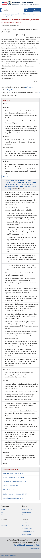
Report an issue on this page (8, 555)
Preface (5, 104)
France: (5, 177)
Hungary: (6, 452)
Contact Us (4, 526)
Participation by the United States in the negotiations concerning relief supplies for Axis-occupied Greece (21, 386)
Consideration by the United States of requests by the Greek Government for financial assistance (20, 405)
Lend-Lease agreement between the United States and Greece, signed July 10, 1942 (21, 413)
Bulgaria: (6, 136)
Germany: (6, 369)
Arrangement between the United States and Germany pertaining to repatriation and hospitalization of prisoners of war (19, 375)
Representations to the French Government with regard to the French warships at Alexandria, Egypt (21, 202)
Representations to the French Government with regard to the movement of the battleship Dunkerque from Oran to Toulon (21, 194)
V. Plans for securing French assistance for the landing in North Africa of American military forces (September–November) (22, 258)
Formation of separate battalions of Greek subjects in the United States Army (21, 420)
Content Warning (26, 534)
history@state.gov (35, 548)
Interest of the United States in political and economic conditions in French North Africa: (18, 209)
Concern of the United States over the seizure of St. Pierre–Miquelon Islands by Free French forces (21, 316)
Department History (27, 512)
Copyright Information (28, 531)
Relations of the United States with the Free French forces (21, 274)
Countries (24, 515)
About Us (3, 523)
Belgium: (6, 107)
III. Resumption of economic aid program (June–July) (22, 239)
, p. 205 (28, 87)
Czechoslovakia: (8, 148)
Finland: (5, 161)
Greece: (5, 380)
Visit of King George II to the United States (18, 400)
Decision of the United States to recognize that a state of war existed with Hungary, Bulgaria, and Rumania (20, 142)
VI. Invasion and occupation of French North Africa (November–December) (22, 267)
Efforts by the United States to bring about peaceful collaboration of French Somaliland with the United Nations (21, 298)
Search (3, 512)
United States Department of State (27, 545)
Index (5, 463)
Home (3, 509)
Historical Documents (27, 509)
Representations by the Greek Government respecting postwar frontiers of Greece (21, 427)
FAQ (2, 515)
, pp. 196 (9, 90)
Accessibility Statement (28, 523)
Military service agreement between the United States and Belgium (20, 122)
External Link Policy (27, 528)
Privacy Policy (25, 526)
